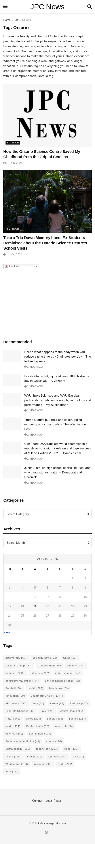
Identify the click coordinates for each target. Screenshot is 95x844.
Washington (17, 764)
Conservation (49, 665)
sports (54, 741)
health (35, 688)
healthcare (59, 688)
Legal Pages (54, 800)
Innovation (15, 695)
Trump (34, 756)
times (71, 749)
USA (78, 756)
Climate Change (19, 665)
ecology (76, 665)
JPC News (47, 6)
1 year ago (35, 366)
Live (47, 711)
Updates (57, 756)
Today (13, 756)
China (70, 658)
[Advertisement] (47, 303)
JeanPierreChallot (47, 695)
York (11, 771)
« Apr (7, 632)
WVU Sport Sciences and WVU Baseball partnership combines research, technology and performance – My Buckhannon (57, 400)
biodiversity (16, 658)
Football (14, 688)
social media (40, 733)
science (14, 733)
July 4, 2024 (14, 254)
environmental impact (22, 680)
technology (47, 749)
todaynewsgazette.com (52, 823)
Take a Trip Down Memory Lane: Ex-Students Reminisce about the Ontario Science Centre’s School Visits (45, 243)
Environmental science (62, 680)
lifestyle (79, 703)
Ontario (26, 20)
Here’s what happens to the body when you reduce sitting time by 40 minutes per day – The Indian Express (57, 356)
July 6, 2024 (14, 163)
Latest (57, 703)
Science (13, 142)
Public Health (37, 726)
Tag (16, 20)
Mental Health (71, 711)
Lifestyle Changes (20, 711)
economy (15, 673)
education (40, 673)
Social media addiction (23, 741)
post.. (13, 726)
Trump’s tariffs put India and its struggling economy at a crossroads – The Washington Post (55, 424)
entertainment (67, 673)
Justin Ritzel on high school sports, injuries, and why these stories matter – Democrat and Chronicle (57, 472)
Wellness (43, 764)
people (55, 718)
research (64, 726)
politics (77, 718)
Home (7, 20)
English (13, 266)
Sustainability (18, 749)
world (65, 764)
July (38, 703)
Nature (13, 718)
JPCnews (16, 703)
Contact (37, 800)
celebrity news (44, 658)
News (33, 718)
